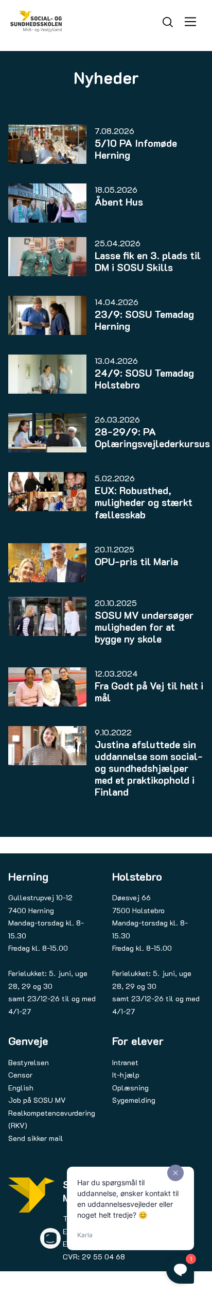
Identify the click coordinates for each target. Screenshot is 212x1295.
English (20, 1087)
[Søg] (167, 21)
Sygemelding (133, 1100)
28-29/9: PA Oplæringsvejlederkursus (152, 437)
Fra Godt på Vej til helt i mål (149, 691)
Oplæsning (130, 1087)
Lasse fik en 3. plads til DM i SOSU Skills (148, 261)
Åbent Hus (119, 202)
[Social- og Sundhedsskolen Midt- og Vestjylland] (36, 21)
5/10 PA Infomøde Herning (136, 149)
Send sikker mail (35, 1138)
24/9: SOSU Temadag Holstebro (144, 379)
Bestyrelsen (28, 1062)
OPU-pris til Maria (136, 561)
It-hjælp (125, 1075)
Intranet (125, 1062)
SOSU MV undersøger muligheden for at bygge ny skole (144, 627)
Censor (20, 1075)
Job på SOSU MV (37, 1100)
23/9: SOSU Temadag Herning (144, 320)
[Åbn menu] (190, 21)
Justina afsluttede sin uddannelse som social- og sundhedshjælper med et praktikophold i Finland (149, 768)
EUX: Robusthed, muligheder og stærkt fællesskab (143, 502)
